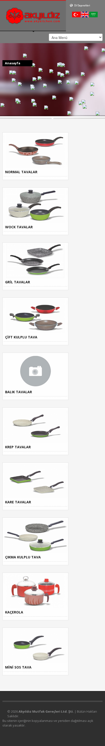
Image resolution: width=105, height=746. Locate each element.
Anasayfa (12, 63)
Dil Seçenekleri (82, 5)
